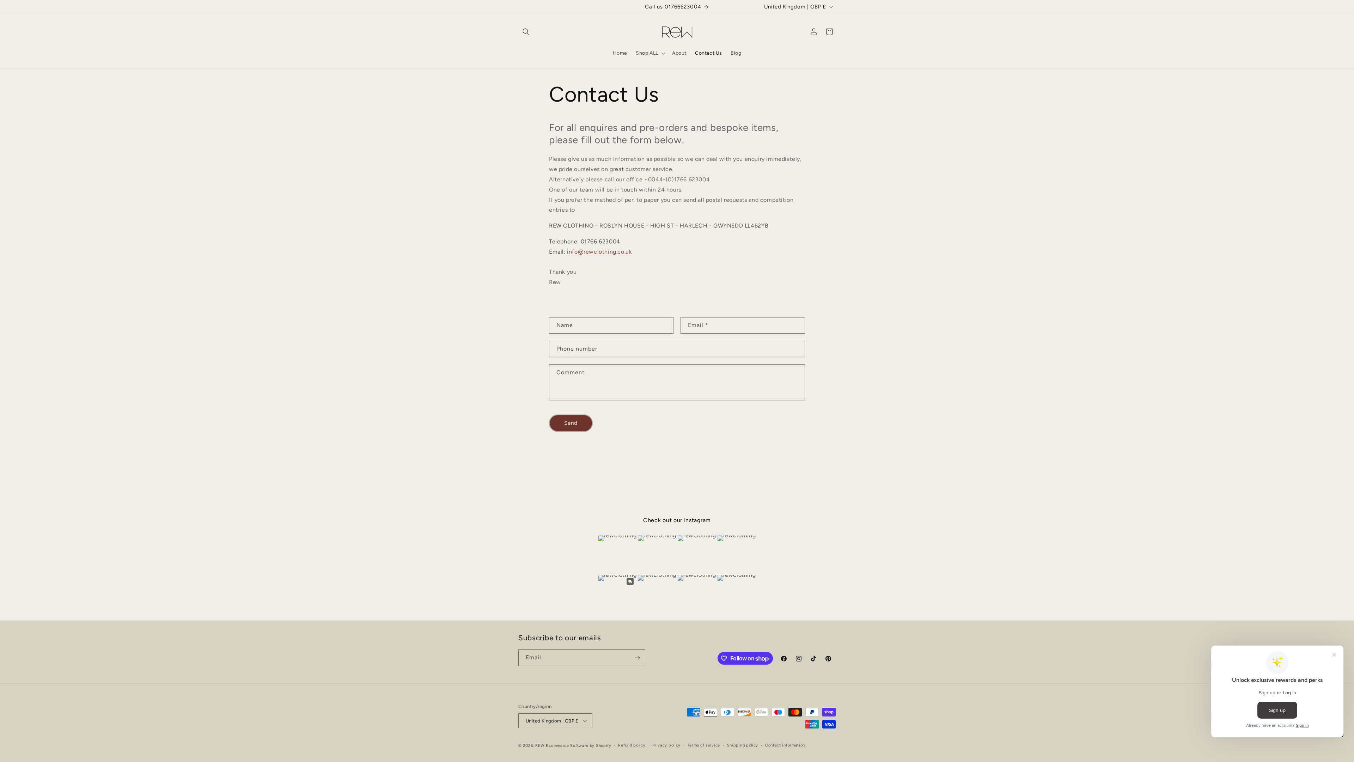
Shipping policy (742, 745)
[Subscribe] (637, 657)
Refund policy (631, 745)
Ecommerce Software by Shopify (578, 745)
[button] (526, 32)
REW (540, 745)
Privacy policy (666, 745)
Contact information (785, 745)
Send (571, 423)
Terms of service (704, 745)
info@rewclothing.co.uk (599, 251)
